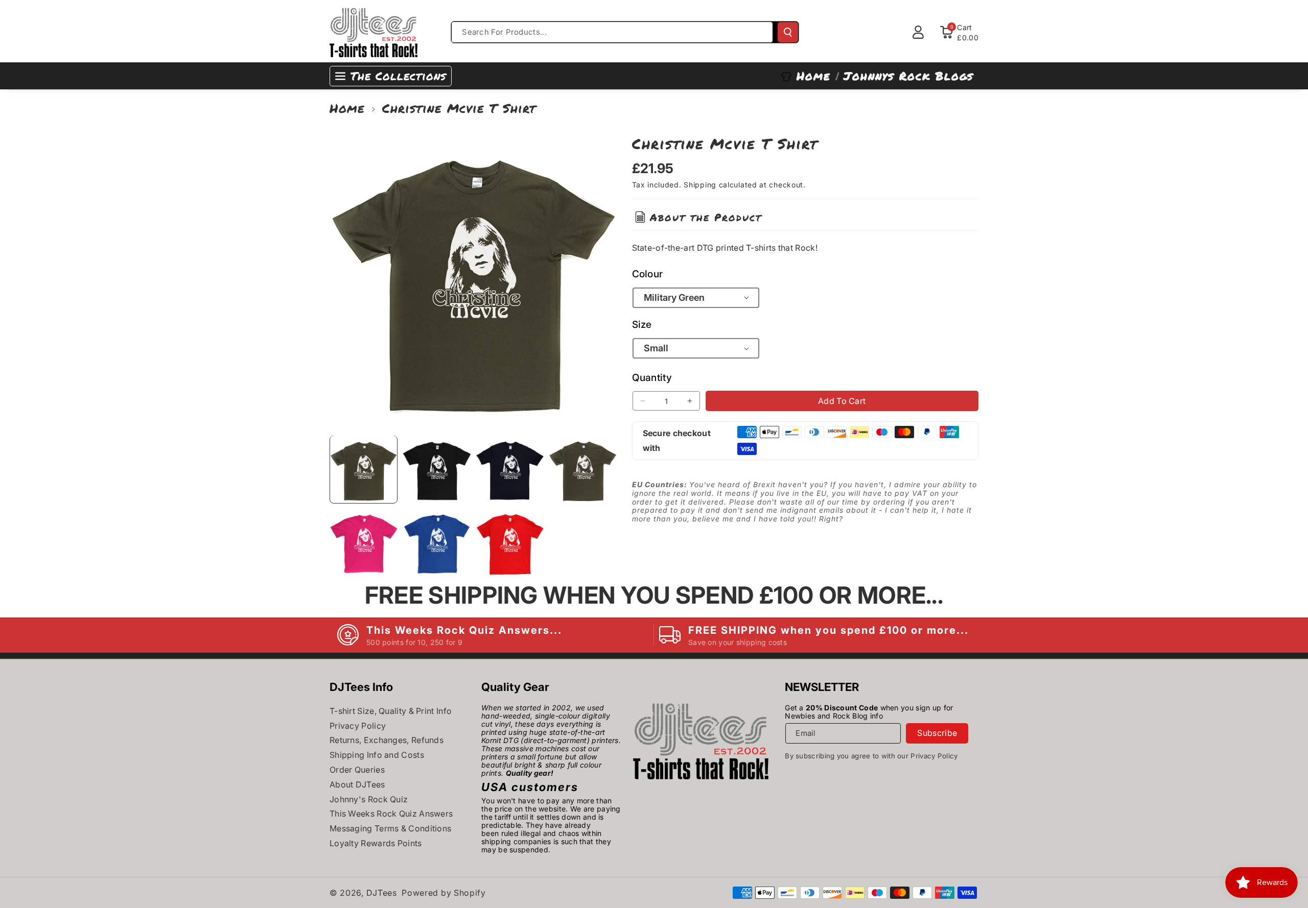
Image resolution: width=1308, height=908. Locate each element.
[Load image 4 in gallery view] (583, 469)
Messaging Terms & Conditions (390, 828)
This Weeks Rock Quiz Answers (391, 813)
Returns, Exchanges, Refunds (386, 740)
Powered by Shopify (444, 893)
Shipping (700, 184)
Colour (647, 273)
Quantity (652, 378)
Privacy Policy (358, 726)
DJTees (381, 893)
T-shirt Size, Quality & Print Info (391, 711)
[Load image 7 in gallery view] (510, 542)
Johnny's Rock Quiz (369, 799)
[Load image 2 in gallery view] (437, 469)
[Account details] (918, 32)
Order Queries (357, 769)
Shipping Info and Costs (377, 755)
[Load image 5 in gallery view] (364, 542)
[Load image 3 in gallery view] (510, 469)
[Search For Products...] (788, 32)
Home (347, 108)
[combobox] (612, 32)
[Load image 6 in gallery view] (437, 542)
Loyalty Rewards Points (376, 843)
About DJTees (357, 784)
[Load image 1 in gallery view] (364, 469)
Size (642, 324)
